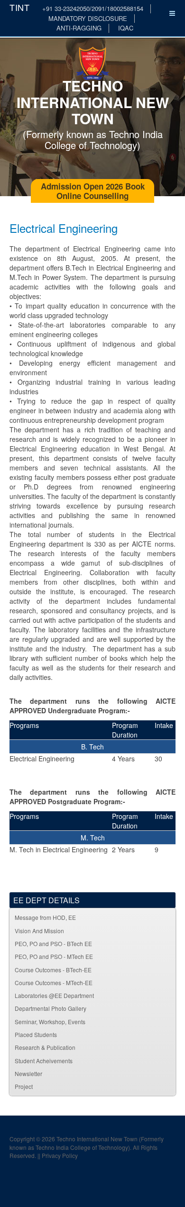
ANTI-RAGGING (79, 27)
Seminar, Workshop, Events (50, 1021)
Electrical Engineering (63, 227)
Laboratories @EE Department (54, 995)
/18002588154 (124, 8)
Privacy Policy (60, 1155)
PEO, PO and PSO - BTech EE (53, 943)
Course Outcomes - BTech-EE (53, 970)
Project (24, 1086)
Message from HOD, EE (45, 917)
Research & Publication (45, 1047)
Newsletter (28, 1073)
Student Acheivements (44, 1061)
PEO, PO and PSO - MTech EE (54, 956)
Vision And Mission (39, 931)
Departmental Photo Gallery (50, 1008)
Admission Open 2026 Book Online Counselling (93, 190)
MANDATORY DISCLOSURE (87, 18)
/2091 (97, 8)
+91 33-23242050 (66, 8)
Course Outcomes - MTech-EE (53, 982)
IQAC (125, 27)
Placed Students (36, 1034)
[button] (168, 995)
